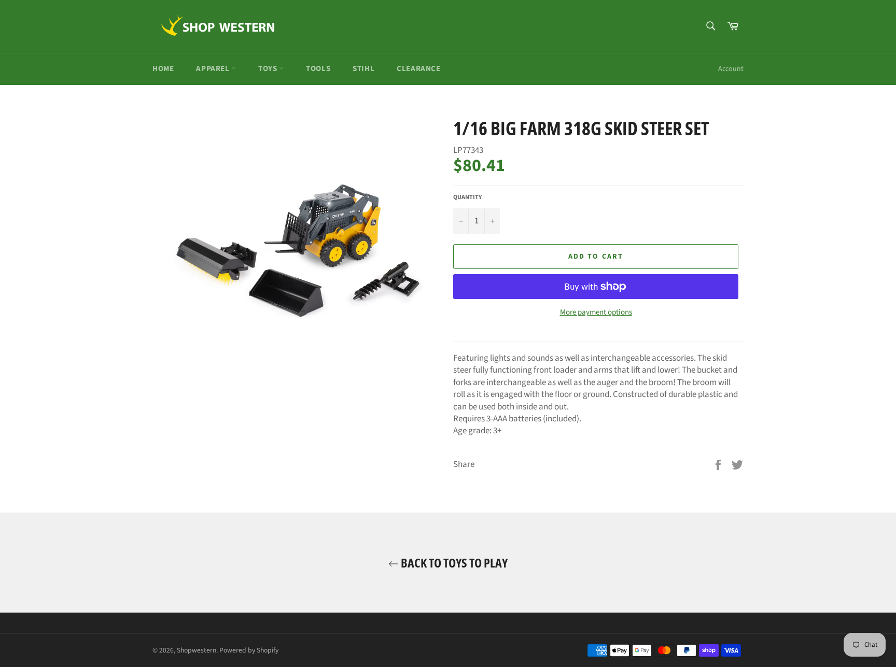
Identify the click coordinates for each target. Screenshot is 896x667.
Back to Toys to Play (453, 562)
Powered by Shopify (248, 650)
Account (731, 69)
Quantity (467, 197)
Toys (268, 68)
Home (163, 68)
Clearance (418, 68)
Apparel (213, 68)
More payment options (596, 312)
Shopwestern (196, 650)
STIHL (363, 68)
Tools (318, 68)
